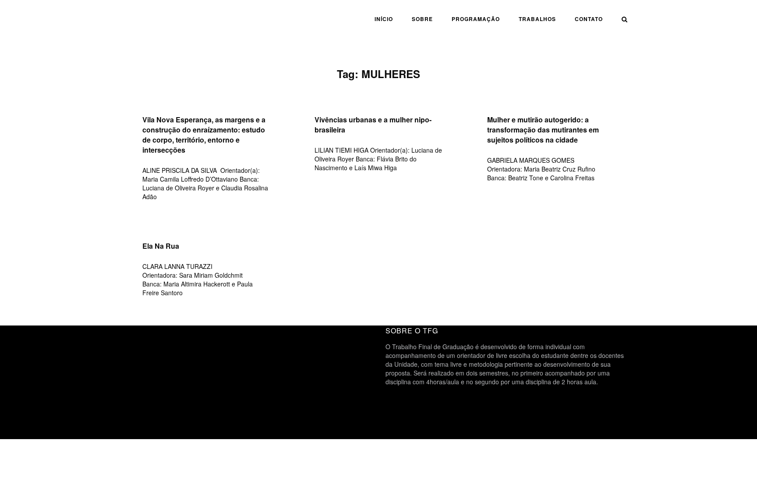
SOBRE (422, 19)
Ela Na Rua (160, 246)
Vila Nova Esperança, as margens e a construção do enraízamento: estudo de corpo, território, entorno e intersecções (203, 134)
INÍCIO (384, 19)
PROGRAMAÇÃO (476, 19)
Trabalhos (537, 19)
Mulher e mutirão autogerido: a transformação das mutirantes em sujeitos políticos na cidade (543, 129)
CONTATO (589, 19)
